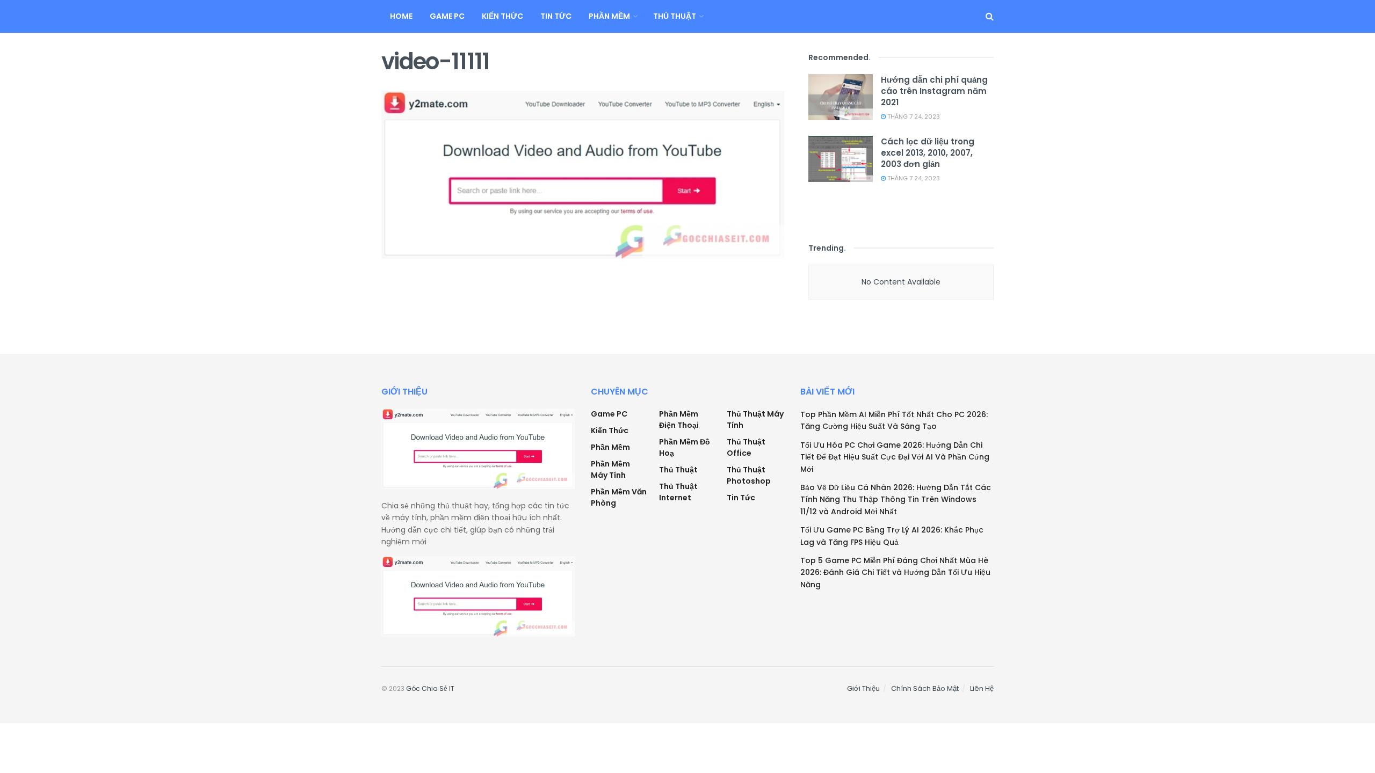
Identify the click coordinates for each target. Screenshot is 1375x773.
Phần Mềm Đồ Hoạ (684, 447)
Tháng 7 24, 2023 (913, 116)
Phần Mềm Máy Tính (610, 469)
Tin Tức (555, 16)
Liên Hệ (982, 688)
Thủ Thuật (674, 16)
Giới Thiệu (863, 688)
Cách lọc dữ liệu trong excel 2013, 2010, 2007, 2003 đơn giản (927, 153)
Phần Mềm (609, 16)
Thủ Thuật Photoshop (749, 475)
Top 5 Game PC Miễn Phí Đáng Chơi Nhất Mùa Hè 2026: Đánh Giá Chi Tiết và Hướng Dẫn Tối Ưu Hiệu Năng (895, 572)
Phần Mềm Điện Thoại (679, 420)
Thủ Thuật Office (746, 447)
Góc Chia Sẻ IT (430, 688)
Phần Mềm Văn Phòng (619, 497)
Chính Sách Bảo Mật (925, 688)
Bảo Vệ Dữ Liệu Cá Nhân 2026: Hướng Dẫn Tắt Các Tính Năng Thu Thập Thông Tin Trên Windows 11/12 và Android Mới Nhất (895, 499)
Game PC (447, 16)
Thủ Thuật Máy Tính (755, 420)
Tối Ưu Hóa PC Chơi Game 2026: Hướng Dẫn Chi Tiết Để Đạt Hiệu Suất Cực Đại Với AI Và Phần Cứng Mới (894, 457)
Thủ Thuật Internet (678, 492)
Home (401, 16)
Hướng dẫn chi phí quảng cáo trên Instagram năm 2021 (934, 91)
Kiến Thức (502, 16)
